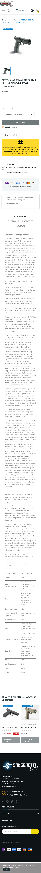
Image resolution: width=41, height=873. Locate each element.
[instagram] (7, 801)
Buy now (22, 122)
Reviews (20, 226)
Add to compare (36, 114)
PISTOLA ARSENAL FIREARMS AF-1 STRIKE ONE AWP (30, 727)
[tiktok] (12, 801)
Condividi (10, 135)
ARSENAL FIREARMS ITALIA (28, 724)
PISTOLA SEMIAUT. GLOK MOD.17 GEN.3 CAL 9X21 (11, 727)
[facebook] (3, 801)
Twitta (13, 135)
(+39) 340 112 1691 (17, 794)
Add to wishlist (30, 114)
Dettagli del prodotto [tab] (20, 221)
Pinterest (16, 135)
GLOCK (4, 724)
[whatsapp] (16, 801)
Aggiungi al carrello (14, 114)
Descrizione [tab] (20, 216)
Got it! (7, 870)
